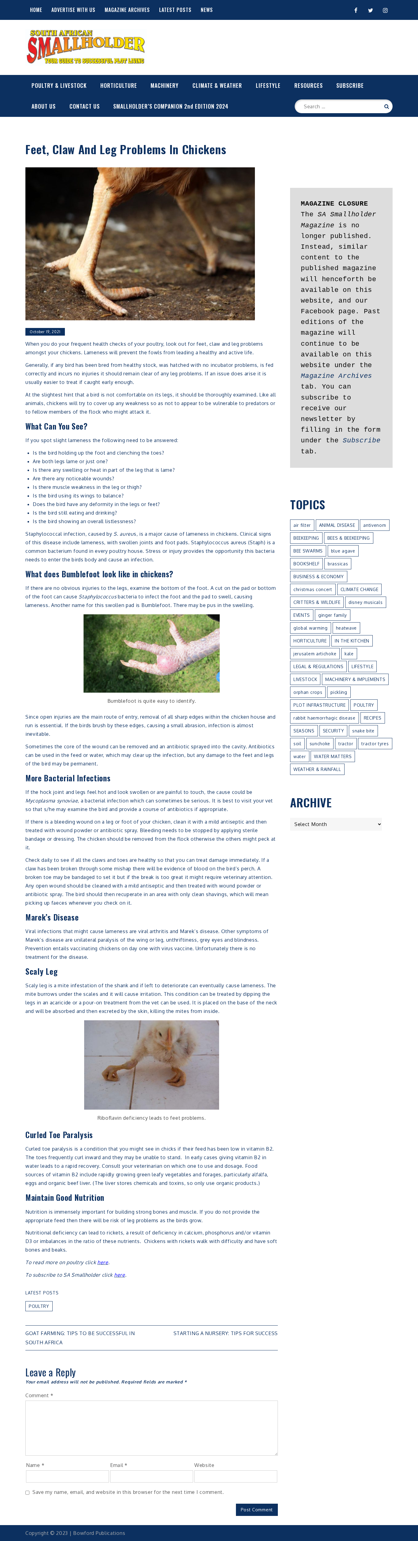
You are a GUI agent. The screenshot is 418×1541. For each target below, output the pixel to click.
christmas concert (312, 589)
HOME (36, 9)
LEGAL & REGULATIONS (318, 666)
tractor (345, 743)
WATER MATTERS (333, 756)
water (299, 756)
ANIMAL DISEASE (337, 525)
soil (297, 743)
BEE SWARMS (308, 550)
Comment (39, 1395)
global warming (310, 628)
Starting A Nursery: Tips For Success (226, 1333)
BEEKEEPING (306, 538)
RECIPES (373, 717)
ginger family (332, 615)
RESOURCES (308, 85)
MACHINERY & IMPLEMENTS (355, 679)
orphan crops (307, 692)
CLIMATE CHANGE (360, 589)
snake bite (363, 730)
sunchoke (320, 743)
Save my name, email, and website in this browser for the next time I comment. (128, 1492)
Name (35, 1465)
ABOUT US (44, 106)
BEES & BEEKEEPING (348, 538)
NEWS (207, 9)
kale (349, 653)
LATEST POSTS (175, 9)
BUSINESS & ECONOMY (318, 576)
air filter (302, 525)
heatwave (346, 628)
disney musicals (366, 602)
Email (119, 1465)
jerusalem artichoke (314, 653)
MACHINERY (165, 85)
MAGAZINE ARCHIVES (127, 9)
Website (204, 1465)
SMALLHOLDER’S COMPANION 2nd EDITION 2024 (171, 106)
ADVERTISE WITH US (73, 9)
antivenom (374, 525)
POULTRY (39, 1306)
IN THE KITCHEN (352, 640)
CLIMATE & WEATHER (217, 85)
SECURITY (333, 730)
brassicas (338, 563)
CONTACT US (84, 106)
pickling (338, 692)
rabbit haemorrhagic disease (324, 717)
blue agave (343, 550)
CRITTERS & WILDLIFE (316, 602)
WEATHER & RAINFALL (317, 769)
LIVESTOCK (305, 679)
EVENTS (301, 615)
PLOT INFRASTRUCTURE (319, 705)
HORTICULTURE (118, 85)
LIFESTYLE (268, 85)
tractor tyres (375, 743)
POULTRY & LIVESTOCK (59, 85)
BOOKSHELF (306, 563)
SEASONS (304, 730)
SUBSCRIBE (350, 85)
